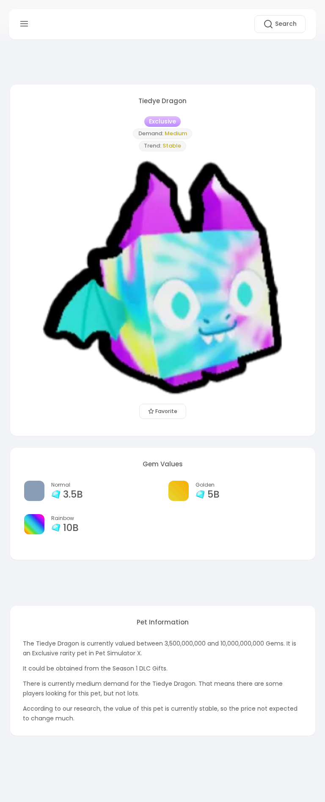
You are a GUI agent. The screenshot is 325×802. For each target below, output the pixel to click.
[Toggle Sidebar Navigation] (24, 24)
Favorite (165, 411)
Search (285, 23)
